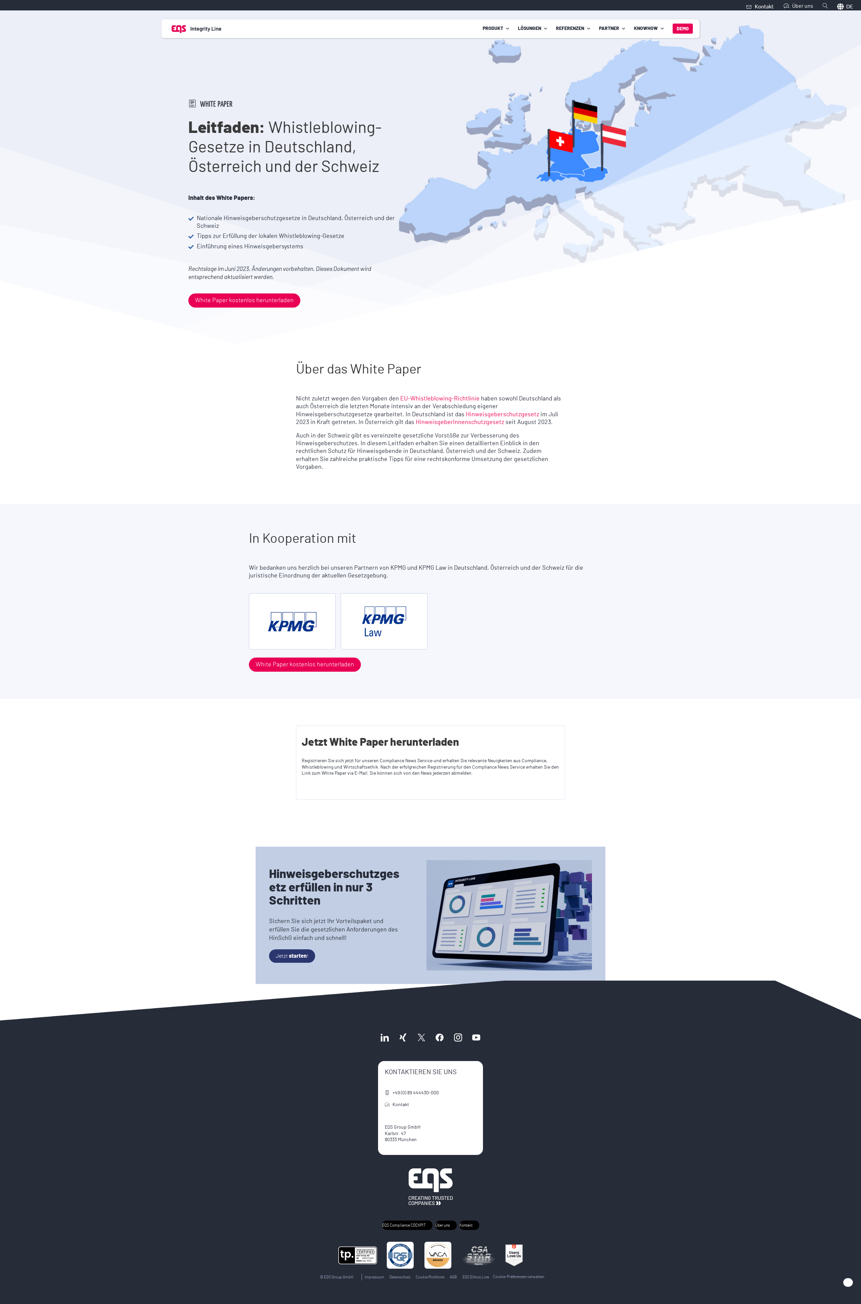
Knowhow (646, 28)
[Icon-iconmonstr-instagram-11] (457, 1037)
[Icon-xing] (403, 1037)
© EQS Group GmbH (336, 1277)
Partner (609, 28)
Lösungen (529, 28)
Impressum (374, 1277)
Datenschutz (399, 1277)
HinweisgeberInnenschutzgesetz (461, 422)
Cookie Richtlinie (430, 1277)
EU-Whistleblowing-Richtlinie (440, 399)
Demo (683, 29)
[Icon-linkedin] (384, 1037)
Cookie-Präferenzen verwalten (518, 1277)
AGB (453, 1277)
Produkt (493, 28)
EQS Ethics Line (475, 1277)
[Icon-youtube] (476, 1037)
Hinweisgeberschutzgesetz (503, 415)
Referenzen (570, 28)
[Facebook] (439, 1037)
